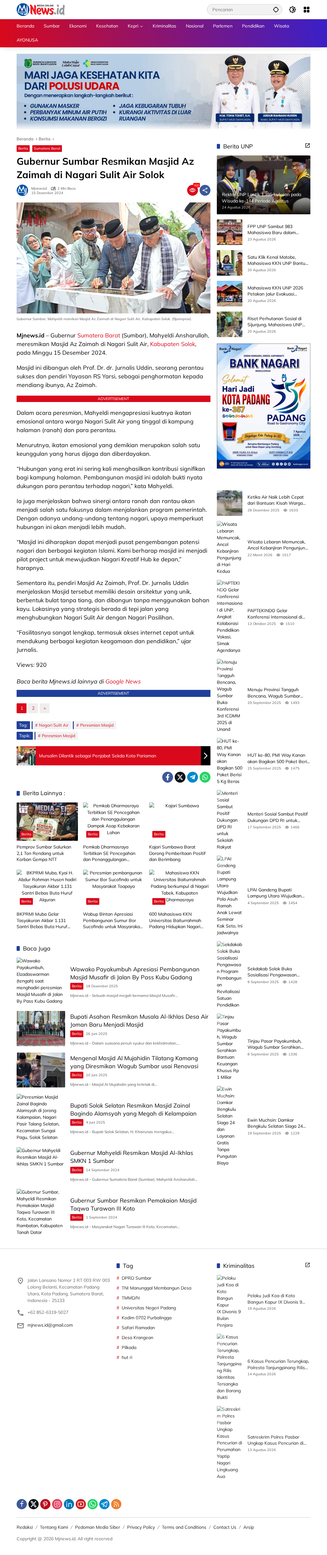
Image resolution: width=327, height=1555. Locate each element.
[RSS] (116, 1504)
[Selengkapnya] (307, 145)
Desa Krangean (137, 1337)
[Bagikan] (205, 190)
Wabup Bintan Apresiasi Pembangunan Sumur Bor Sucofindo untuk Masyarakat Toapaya (112, 920)
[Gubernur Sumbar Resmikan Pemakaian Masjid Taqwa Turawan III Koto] (41, 1212)
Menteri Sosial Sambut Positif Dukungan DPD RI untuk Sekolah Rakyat (277, 817)
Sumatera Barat (47, 148)
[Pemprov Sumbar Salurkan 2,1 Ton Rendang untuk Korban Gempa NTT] (47, 821)
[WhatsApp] (205, 777)
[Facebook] (167, 777)
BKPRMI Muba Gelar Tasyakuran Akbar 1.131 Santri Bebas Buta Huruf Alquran (42, 920)
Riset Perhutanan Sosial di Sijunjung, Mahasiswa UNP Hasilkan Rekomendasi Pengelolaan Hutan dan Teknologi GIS (274, 322)
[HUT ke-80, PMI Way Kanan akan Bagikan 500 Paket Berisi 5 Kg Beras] (229, 761)
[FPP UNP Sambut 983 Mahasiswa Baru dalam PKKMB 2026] (229, 232)
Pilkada (129, 1347)
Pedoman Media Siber (97, 1527)
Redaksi (25, 1527)
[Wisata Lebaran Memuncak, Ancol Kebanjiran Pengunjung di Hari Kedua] (229, 548)
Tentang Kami (54, 1527)
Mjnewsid (39, 188)
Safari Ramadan (138, 1327)
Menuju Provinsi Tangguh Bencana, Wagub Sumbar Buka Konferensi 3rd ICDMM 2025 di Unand (276, 693)
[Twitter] (180, 777)
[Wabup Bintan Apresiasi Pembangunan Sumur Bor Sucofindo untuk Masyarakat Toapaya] (113, 889)
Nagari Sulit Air (54, 725)
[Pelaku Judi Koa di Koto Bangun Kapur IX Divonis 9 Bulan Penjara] (229, 1302)
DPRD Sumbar (136, 1278)
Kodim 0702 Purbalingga (146, 1318)
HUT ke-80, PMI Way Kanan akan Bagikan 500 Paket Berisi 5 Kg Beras (278, 758)
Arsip (248, 1527)
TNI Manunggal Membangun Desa (156, 1288)
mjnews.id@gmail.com (50, 1325)
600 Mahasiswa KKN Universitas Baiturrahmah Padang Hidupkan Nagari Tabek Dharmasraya (175, 920)
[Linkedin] (69, 1504)
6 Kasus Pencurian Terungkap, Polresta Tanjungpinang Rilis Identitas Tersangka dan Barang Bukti (278, 1364)
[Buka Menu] (306, 9)
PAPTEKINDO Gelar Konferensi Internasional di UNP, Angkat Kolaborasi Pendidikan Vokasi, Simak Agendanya (274, 614)
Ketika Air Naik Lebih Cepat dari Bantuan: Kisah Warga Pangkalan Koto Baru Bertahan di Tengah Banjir (275, 500)
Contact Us (224, 1527)
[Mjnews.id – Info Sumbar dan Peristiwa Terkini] (41, 9)
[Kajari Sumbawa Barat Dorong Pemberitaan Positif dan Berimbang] (179, 821)
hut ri (127, 1357)
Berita (23, 148)
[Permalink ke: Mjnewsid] (24, 190)
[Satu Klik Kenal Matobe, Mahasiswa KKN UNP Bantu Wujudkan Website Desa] (229, 263)
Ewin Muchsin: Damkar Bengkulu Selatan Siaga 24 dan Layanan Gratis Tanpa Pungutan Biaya (275, 1123)
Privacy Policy (141, 1527)
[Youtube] (81, 1504)
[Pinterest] (45, 1504)
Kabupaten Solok (172, 344)
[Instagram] (57, 1504)
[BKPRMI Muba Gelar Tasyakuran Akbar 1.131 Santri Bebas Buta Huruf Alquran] (47, 889)
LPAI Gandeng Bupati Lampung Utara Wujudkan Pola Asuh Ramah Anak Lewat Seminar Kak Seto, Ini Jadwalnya (278, 893)
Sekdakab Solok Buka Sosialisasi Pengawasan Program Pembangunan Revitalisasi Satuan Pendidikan (278, 972)
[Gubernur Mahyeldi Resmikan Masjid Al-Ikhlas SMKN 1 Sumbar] (41, 1164)
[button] (276, 9)
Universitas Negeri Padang (149, 1308)
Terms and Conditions (184, 1527)
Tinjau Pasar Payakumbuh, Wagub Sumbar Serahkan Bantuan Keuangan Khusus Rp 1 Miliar (278, 1044)
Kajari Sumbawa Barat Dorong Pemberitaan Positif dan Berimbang (177, 853)
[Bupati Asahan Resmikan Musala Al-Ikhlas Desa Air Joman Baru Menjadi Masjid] (41, 1028)
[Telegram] (192, 777)
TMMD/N (131, 1298)
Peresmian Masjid (97, 725)
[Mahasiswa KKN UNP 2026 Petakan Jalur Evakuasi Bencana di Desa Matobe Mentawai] (229, 293)
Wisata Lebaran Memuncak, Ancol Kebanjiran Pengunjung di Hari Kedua (277, 545)
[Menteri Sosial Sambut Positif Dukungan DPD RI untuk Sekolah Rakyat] (229, 820)
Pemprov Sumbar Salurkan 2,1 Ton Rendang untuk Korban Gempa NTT (44, 853)
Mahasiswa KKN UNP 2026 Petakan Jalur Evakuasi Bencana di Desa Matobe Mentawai (275, 291)
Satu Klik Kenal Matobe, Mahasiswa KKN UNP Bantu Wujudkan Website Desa (276, 260)
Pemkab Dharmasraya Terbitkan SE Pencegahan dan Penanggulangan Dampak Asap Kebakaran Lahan (109, 853)
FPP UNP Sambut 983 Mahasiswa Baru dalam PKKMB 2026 (271, 230)
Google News (123, 681)
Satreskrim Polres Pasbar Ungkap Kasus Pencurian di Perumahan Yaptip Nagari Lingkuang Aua (275, 1440)
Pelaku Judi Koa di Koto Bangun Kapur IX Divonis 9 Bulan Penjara (274, 1299)
